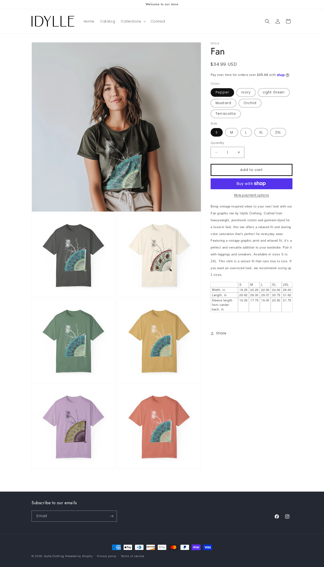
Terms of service (132, 556)
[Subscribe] (111, 516)
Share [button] (221, 333)
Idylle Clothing (54, 556)
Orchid (250, 103)
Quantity (217, 143)
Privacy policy (106, 556)
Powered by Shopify (79, 556)
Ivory (246, 92)
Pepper (222, 92)
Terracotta (226, 113)
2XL (278, 132)
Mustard (223, 103)
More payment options (251, 195)
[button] (133, 21)
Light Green (274, 92)
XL (261, 132)
